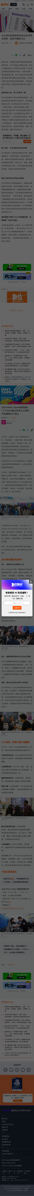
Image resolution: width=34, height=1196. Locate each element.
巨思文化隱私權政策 (20, 612)
